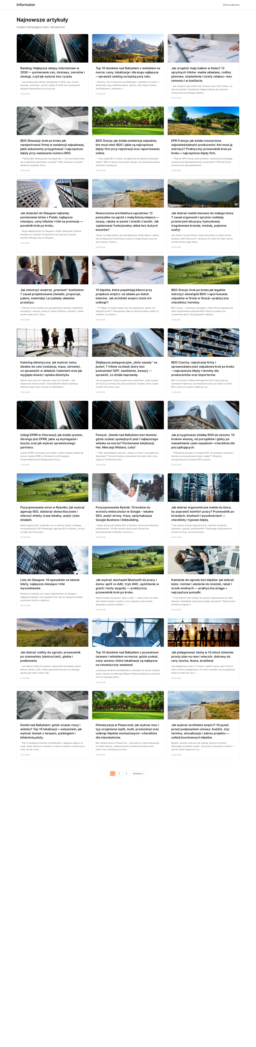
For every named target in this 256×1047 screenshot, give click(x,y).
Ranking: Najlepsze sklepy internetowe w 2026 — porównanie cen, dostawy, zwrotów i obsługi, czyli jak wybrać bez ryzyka (52, 72)
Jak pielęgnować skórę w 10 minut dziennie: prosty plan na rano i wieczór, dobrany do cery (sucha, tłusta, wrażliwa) (202, 656)
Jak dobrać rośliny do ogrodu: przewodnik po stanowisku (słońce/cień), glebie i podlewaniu (50, 656)
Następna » (138, 773)
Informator (26, 5)
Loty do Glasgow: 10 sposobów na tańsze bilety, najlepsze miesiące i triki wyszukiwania (50, 584)
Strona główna (231, 4)
